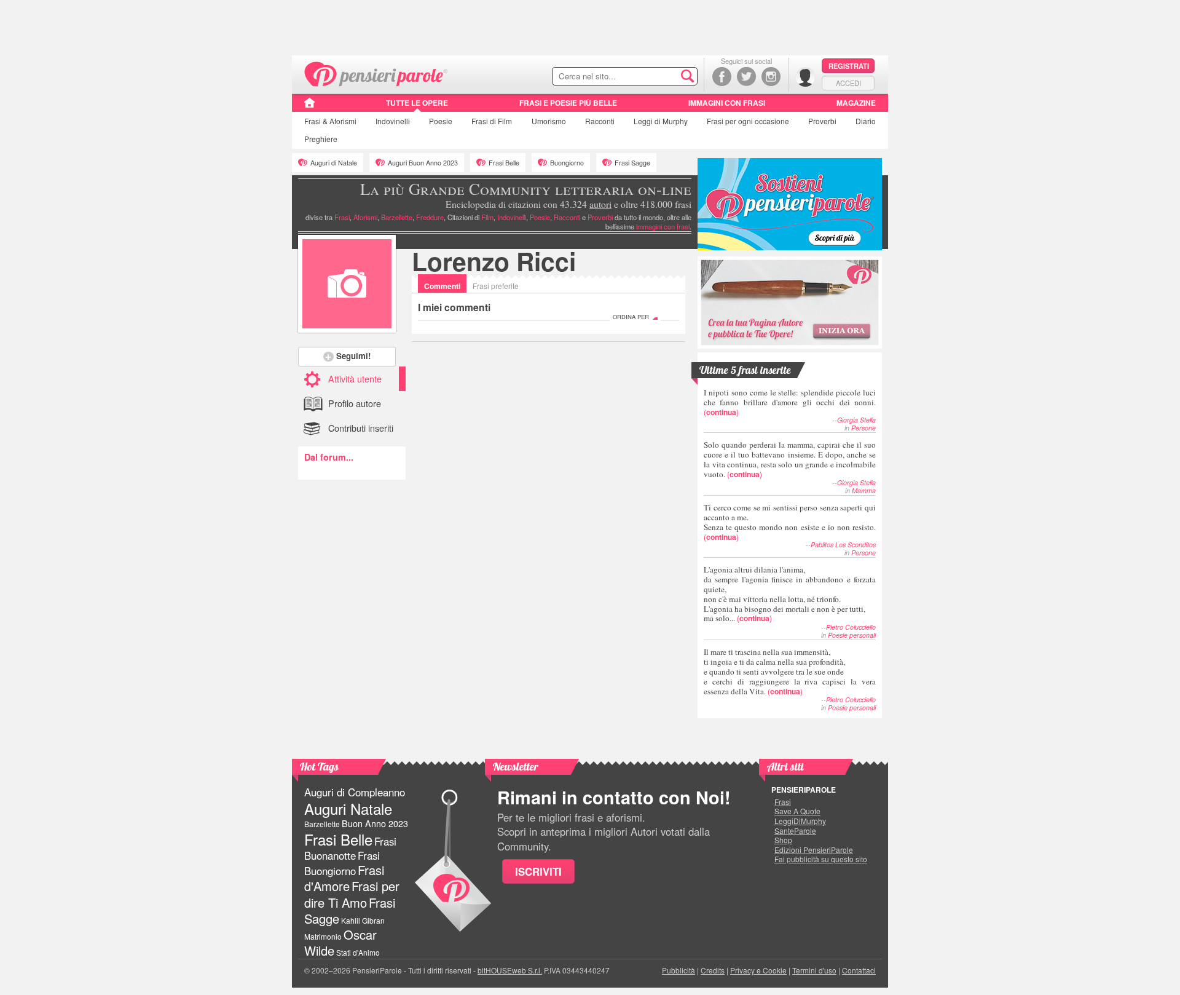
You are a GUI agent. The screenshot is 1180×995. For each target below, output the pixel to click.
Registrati (848, 66)
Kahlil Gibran (363, 920)
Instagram (771, 76)
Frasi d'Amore (344, 878)
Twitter (746, 76)
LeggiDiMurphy (800, 821)
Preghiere (320, 138)
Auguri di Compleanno (354, 792)
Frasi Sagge (632, 162)
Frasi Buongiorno (342, 863)
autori (600, 204)
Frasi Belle (504, 162)
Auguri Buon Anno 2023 (423, 162)
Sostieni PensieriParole (790, 204)
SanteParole (795, 831)
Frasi (330, 121)
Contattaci (859, 970)
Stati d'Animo (358, 952)
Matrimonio (323, 936)
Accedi (848, 83)
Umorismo (549, 121)
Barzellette (396, 217)
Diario (866, 121)
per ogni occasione (748, 121)
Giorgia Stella (856, 419)
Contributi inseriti (360, 427)
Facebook (721, 76)
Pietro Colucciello (851, 627)
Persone (863, 427)
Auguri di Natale (333, 162)
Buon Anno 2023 (375, 823)
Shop (783, 840)
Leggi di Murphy (661, 121)
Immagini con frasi (726, 102)
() (790, 402)
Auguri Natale (348, 808)
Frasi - (376, 73)
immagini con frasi (663, 226)
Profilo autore (354, 403)
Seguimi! (353, 356)
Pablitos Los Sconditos (843, 544)
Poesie (440, 121)
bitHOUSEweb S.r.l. (510, 970)
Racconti (600, 121)
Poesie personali (852, 635)
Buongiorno (567, 162)
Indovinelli (393, 121)
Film (491, 121)
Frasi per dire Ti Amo (351, 894)
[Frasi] (309, 107)
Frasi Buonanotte (350, 848)
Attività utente (355, 378)
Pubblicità (678, 970)
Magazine (856, 102)
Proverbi (822, 121)
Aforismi (365, 217)
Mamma (864, 490)
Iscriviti (538, 871)
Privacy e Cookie (758, 970)
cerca (661, 76)
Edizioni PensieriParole (813, 850)
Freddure (430, 217)
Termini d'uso (814, 970)
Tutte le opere (417, 102)
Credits (713, 970)
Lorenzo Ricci (494, 261)
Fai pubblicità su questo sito (820, 859)
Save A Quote (797, 811)
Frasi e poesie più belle (568, 102)
